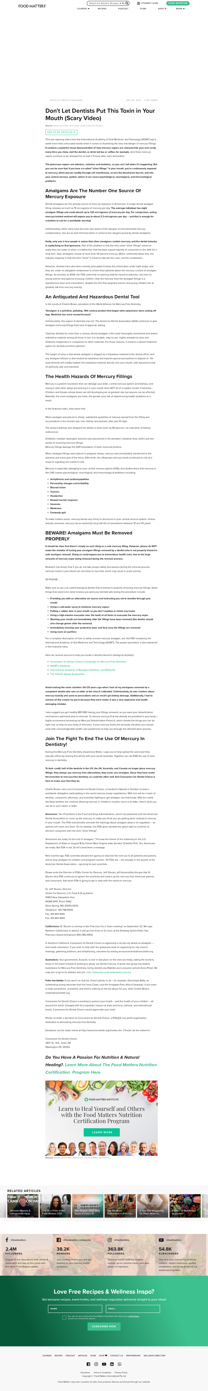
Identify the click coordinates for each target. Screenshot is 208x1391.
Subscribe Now (104, 1326)
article (55, 100)
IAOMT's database (60, 665)
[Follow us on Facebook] (88, 1364)
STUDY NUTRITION (177, 3)
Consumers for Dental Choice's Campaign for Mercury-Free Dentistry (88, 661)
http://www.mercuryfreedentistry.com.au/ (108, 972)
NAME (54, 1309)
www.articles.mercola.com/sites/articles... (79, 125)
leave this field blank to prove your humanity (12, 1279)
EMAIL (112, 1309)
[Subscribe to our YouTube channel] (104, 1364)
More (179, 8)
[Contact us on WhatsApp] (119, 1364)
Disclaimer (85, 1372)
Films (143, 8)
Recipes (102, 8)
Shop (161, 8)
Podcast (123, 8)
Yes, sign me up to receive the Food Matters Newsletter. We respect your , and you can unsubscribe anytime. (103, 1317)
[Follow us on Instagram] (96, 1364)
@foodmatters (18, 1240)
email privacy (133, 1316)
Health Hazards (72, 100)
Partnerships (133, 1355)
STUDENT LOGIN (149, 3)
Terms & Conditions (102, 1372)
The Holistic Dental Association (67, 674)
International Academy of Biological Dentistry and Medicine (82, 669)
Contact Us (116, 1355)
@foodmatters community (77, 1240)
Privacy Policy (121, 1372)
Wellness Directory (155, 1355)
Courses (82, 8)
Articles (82, 1355)
